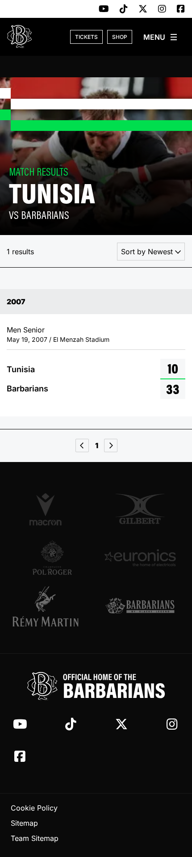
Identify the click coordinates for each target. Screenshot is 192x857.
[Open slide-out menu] (161, 37)
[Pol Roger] (52, 557)
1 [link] (96, 445)
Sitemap (24, 823)
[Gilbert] (139, 509)
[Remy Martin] (52, 606)
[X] (142, 9)
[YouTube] (104, 9)
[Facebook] (181, 9)
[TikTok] (124, 9)
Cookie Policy (34, 807)
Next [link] (110, 445)
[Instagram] (162, 9)
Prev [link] (82, 445)
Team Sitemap (34, 838)
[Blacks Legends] (139, 606)
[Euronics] (139, 557)
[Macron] (52, 509)
